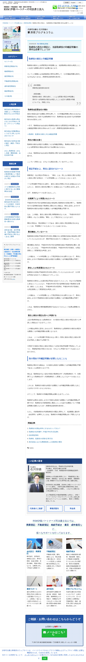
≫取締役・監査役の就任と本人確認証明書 (42, 134)
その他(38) (8, 96)
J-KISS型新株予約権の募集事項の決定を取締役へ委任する (12, 219)
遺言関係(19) (9, 76)
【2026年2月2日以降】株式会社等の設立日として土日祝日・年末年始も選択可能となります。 (12, 204)
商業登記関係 (43, 44)
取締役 (32, 448)
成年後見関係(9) (10, 86)
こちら (13, 279)
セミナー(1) (8, 61)
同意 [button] (44, 658)
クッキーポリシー (31, 655)
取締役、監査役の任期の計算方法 (41, 438)
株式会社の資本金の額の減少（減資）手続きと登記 (12, 143)
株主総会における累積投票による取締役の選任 (45, 442)
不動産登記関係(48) (11, 81)
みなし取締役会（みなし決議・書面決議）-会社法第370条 (12, 153)
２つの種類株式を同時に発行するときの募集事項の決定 (12, 189)
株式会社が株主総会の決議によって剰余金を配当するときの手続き (12, 111)
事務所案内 (54, 508)
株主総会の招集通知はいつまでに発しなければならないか (12, 133)
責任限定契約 (34, 435)
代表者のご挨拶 (36, 508)
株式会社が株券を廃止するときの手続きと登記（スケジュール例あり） (12, 122)
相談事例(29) (9, 91)
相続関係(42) (9, 71)
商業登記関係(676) (11, 66)
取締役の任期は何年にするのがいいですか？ (44, 428)
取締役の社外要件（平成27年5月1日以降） (44, 432)
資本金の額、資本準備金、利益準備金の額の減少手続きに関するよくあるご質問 (12, 233)
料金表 (72, 508)
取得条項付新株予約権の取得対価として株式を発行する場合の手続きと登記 (12, 175)
